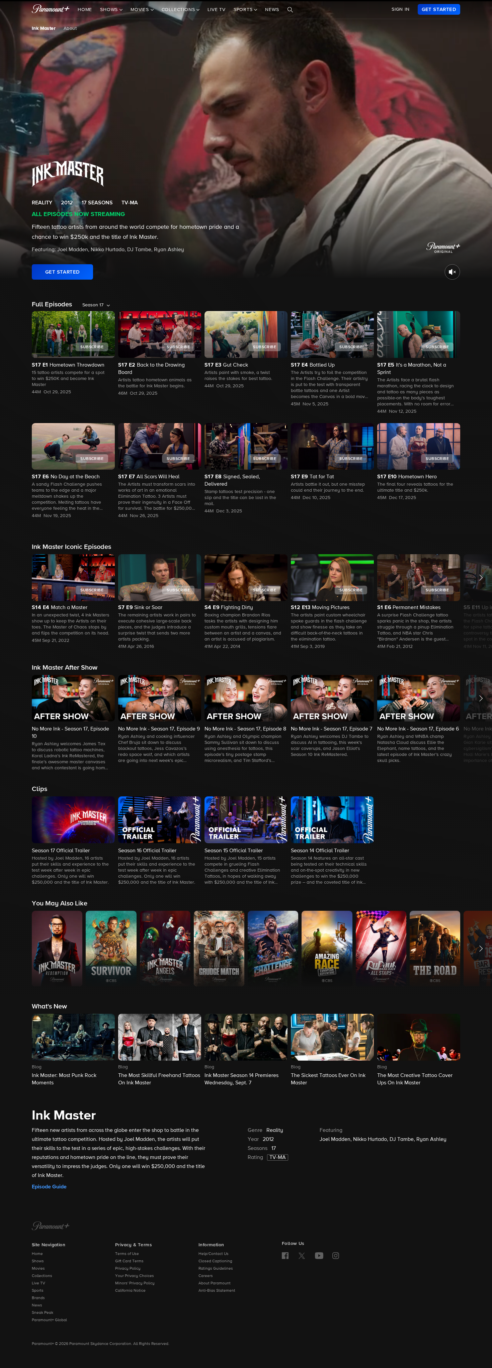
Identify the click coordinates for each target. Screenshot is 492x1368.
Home (85, 9)
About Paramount (214, 1283)
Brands (38, 1298)
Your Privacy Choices (134, 1276)
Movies (38, 1269)
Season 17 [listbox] (92, 305)
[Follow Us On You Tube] (319, 1255)
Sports (38, 1291)
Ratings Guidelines (215, 1269)
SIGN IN (401, 9)
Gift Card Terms (129, 1261)
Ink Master (44, 28)
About (70, 28)
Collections (42, 1276)
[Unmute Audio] (452, 272)
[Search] (290, 10)
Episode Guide (49, 1186)
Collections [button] (179, 9)
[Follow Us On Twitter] (302, 1255)
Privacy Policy (128, 1269)
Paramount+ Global (49, 1320)
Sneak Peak (42, 1313)
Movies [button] (141, 9)
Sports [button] (244, 9)
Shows (38, 1261)
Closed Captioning (215, 1261)
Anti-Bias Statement (216, 1291)
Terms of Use (127, 1254)
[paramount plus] (51, 9)
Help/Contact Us (213, 1254)
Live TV (217, 9)
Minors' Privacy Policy (135, 1283)
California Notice (130, 1291)
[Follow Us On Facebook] (285, 1255)
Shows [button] (109, 9)
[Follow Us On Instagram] (335, 1255)
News (272, 9)
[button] (73, 599)
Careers (205, 1276)
